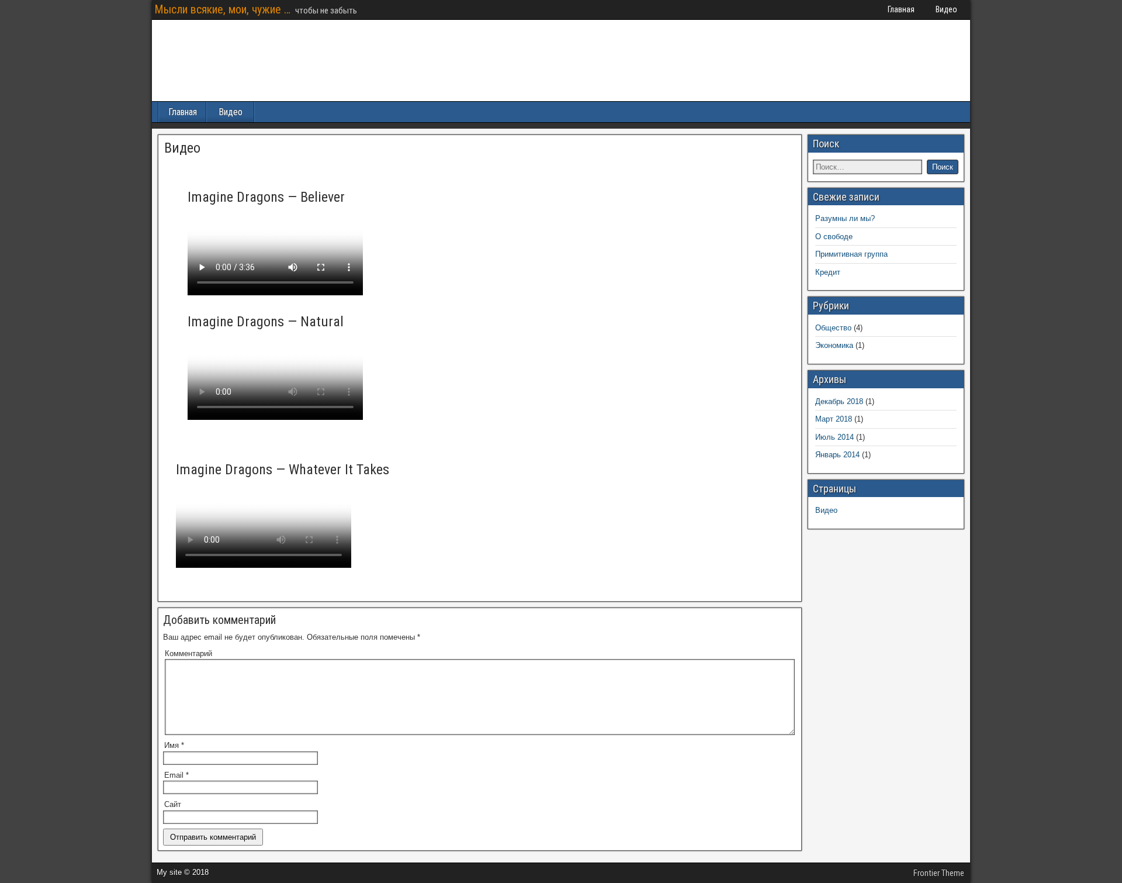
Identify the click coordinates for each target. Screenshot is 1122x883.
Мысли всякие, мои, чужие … (222, 9)
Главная (901, 9)
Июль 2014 (834, 437)
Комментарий (188, 653)
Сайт (172, 804)
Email (176, 775)
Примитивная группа (851, 254)
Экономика (834, 345)
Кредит (827, 272)
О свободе (834, 236)
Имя (174, 745)
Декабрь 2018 (839, 401)
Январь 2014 (837, 454)
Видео (946, 9)
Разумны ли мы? (845, 218)
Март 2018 (833, 419)
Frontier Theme (938, 873)
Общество (833, 327)
